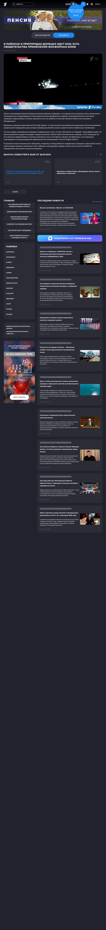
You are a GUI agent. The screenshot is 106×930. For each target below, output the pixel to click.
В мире (15, 192)
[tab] (42, 35)
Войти (97, 4)
